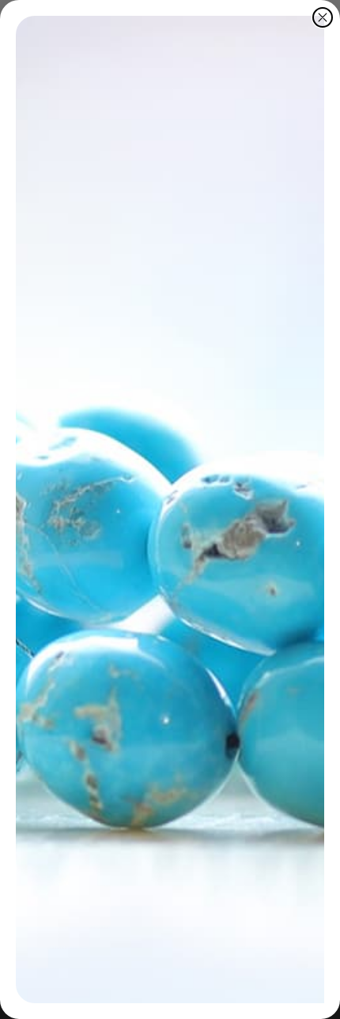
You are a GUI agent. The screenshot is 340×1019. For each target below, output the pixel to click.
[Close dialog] (322, 17)
